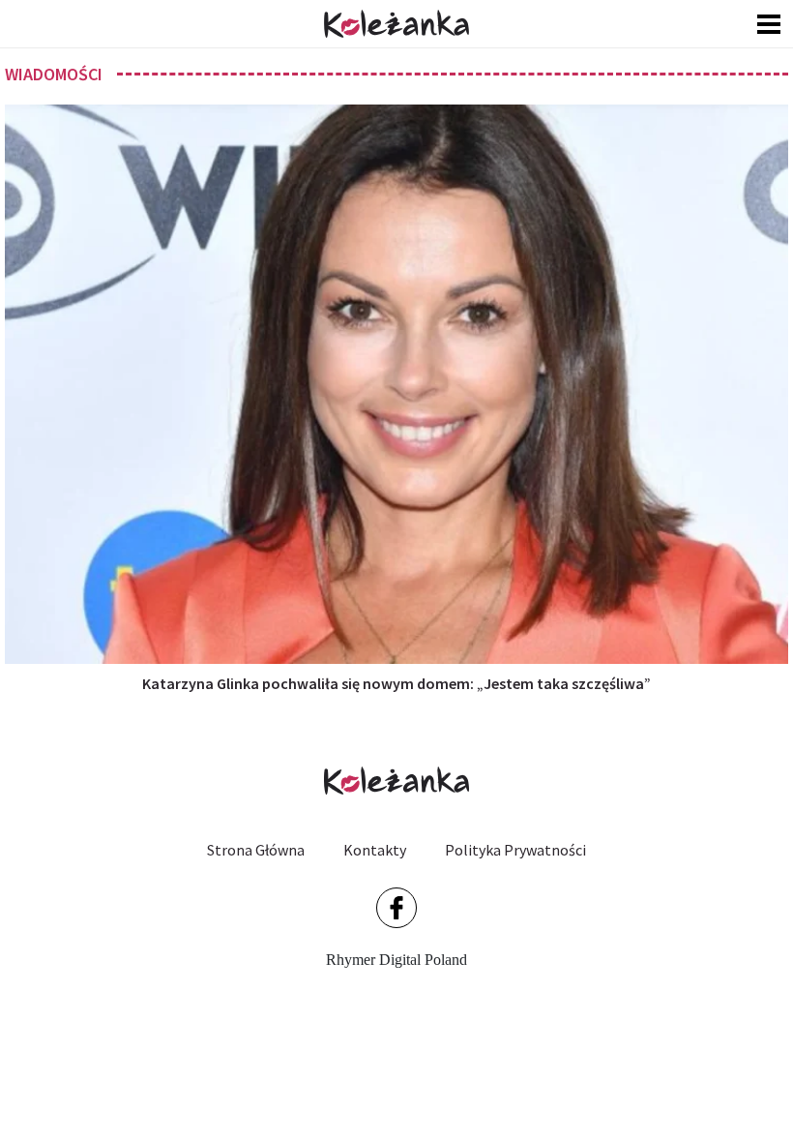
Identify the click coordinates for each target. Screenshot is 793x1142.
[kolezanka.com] (396, 24)
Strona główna (256, 849)
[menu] (769, 23)
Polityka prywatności (515, 849)
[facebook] (396, 907)
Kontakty (374, 849)
